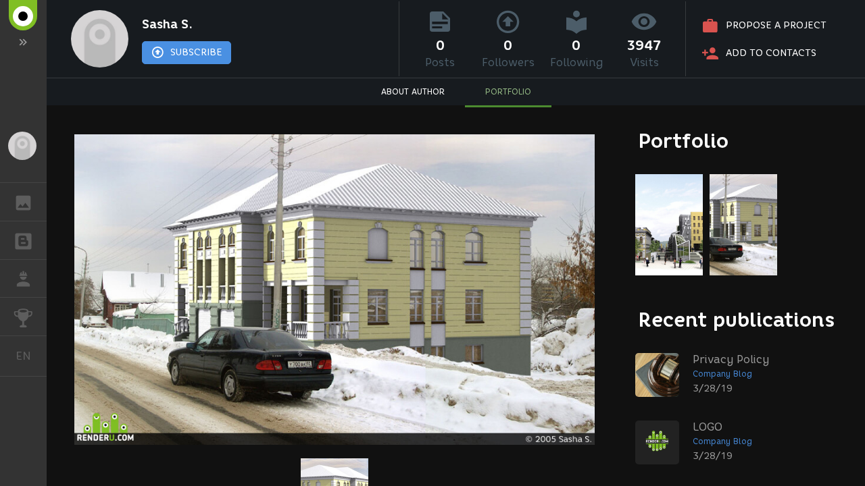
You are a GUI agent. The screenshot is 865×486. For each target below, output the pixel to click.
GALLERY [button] (23, 202)
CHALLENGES (23, 316)
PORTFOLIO (508, 91)
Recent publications (737, 319)
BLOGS (23, 240)
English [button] (31, 355)
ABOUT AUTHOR (413, 91)
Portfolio (683, 141)
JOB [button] (23, 279)
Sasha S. (167, 24)
